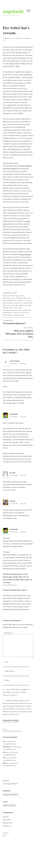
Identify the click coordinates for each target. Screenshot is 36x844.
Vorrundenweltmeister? (14, 322)
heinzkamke (27, 38)
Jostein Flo (9, 105)
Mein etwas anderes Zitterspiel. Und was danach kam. (19, 332)
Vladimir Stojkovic (8, 315)
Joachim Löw (20, 300)
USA (27, 312)
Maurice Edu (23, 305)
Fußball (14, 293)
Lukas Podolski (28, 303)
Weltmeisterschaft (19, 315)
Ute (4, 741)
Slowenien (22, 312)
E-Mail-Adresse (10, 671)
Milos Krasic (9, 308)
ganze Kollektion (25, 254)
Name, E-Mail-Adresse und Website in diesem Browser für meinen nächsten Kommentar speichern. (16, 692)
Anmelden (6, 817)
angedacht (13, 11)
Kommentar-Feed (8, 823)
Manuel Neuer (7, 305)
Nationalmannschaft (8, 310)
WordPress (6, 833)
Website (6, 680)
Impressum (6, 781)
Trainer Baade (15, 361)
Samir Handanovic (8, 312)
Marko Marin (15, 305)
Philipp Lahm (26, 310)
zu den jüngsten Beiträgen (10, 784)
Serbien (16, 312)
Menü (28, 10)
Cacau (13, 298)
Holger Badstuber (11, 300)
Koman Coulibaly (8, 303)
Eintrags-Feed (7, 820)
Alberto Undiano (15, 296)
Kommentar (8, 633)
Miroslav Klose (18, 308)
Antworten (23, 363)
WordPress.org (7, 826)
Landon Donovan (18, 303)
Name (6, 662)
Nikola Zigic (18, 310)
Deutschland (19, 298)
